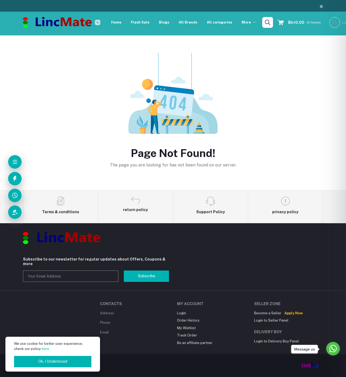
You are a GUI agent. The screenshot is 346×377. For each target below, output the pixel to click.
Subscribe (146, 276)
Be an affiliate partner (194, 343)
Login (181, 313)
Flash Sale (140, 22)
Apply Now (293, 313)
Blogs (164, 22)
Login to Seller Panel (271, 320)
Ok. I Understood (52, 361)
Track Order (187, 335)
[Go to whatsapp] (333, 348)
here (45, 349)
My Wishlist (186, 328)
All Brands (188, 22)
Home (116, 22)
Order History (188, 320)
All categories (219, 22)
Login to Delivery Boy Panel (276, 341)
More (247, 22)
